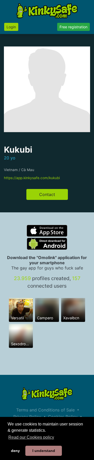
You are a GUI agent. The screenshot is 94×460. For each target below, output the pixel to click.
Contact (47, 194)
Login (11, 27)
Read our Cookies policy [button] (31, 437)
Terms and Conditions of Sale (45, 409)
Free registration (73, 27)
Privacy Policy (27, 416)
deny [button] (15, 451)
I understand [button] (43, 451)
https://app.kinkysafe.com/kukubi (32, 178)
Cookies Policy (63, 416)
